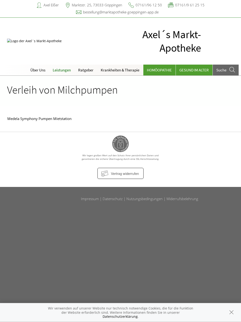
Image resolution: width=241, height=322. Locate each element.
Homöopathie (159, 70)
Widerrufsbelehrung (182, 198)
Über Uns (37, 70)
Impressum (90, 198)
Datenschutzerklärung (120, 316)
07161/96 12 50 (149, 5)
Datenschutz (113, 198)
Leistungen (62, 70)
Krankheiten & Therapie (120, 70)
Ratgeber (85, 70)
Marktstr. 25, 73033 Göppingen (97, 5)
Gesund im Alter (194, 70)
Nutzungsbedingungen (144, 198)
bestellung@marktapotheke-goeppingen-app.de (121, 12)
